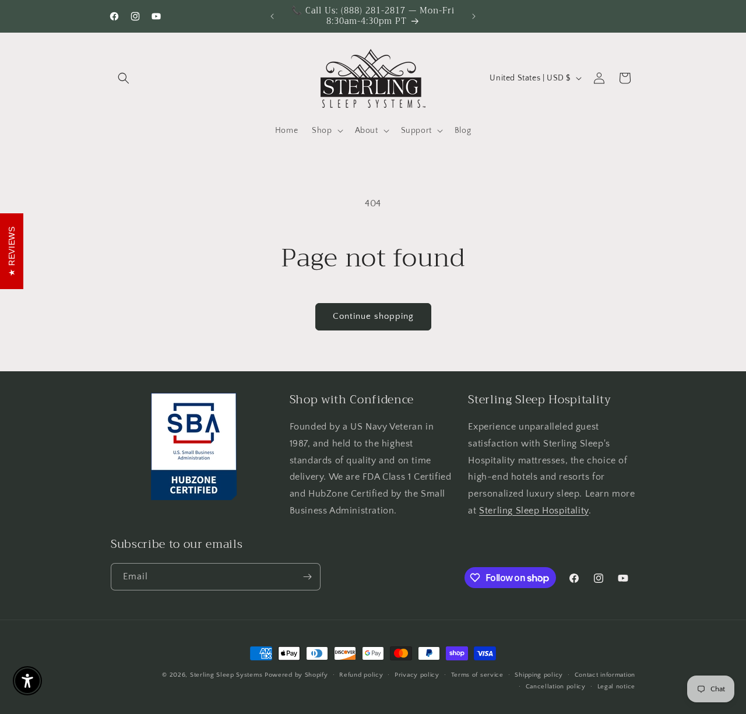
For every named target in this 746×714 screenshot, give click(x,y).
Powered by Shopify (296, 674)
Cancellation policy (556, 686)
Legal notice (616, 686)
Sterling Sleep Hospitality (534, 510)
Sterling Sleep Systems (226, 674)
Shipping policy (539, 674)
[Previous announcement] (272, 16)
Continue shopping (373, 316)
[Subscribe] (307, 576)
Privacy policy (417, 674)
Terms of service (477, 674)
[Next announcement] (474, 16)
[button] (123, 78)
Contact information (605, 674)
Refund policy (361, 674)
